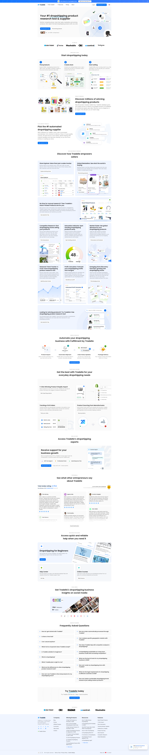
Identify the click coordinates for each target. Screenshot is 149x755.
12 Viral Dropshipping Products (73, 737)
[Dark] (40, 752)
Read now (43, 559)
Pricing (67, 4)
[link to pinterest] (71, 616)
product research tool (59, 17)
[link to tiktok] (65, 616)
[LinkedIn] (46, 726)
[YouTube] (39, 728)
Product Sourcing (101, 730)
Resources (60, 4)
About (73, 4)
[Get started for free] (138, 746)
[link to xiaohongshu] (74, 616)
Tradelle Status (42, 731)
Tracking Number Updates (103, 726)
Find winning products (57, 28)
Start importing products (46, 393)
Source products (82, 413)
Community (56, 726)
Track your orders (44, 413)
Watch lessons (81, 578)
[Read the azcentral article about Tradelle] (90, 45)
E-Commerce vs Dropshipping (88, 734)
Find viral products (45, 240)
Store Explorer (101, 732)
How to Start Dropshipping (88, 730)
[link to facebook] (68, 616)
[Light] (39, 752)
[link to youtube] (81, 616)
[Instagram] (41, 726)
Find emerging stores (95, 281)
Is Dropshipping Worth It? (87, 732)
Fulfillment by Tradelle (102, 728)
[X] (43, 728)
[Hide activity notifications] (146, 745)
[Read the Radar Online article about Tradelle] (71, 710)
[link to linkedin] (87, 616)
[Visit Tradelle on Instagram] (101, 45)
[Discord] (48, 726)
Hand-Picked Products (103, 720)
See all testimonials (74, 526)
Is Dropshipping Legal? (87, 740)
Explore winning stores (46, 171)
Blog (55, 720)
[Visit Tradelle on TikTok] (60, 45)
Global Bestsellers (102, 736)
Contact (55, 730)
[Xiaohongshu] (46, 728)
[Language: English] (109, 5)
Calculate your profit (70, 279)
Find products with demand (97, 240)
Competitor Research (102, 734)
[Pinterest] (41, 728)
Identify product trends (46, 281)
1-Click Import (101, 722)
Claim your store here (84, 1)
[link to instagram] (61, 616)
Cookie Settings (71, 752)
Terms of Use (58, 752)
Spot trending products (71, 240)
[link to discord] (78, 616)
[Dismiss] (147, 1)
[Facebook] (43, 726)
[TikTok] (39, 726)
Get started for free (101, 4)
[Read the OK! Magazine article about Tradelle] (80, 45)
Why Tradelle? (51, 4)
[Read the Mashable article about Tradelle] (71, 45)
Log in (93, 4)
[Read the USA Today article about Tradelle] (49, 45)
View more (70, 746)
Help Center (56, 728)
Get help (42, 578)
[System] (42, 752)
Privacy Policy (64, 752)
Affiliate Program (57, 724)
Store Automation (101, 724)
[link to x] (84, 616)
